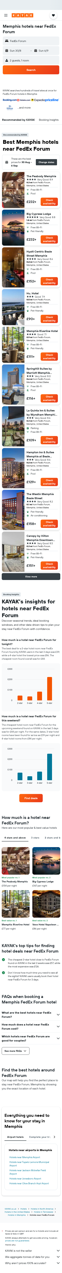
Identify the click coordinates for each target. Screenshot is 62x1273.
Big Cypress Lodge (39, 214)
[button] (6, 15)
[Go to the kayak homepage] (22, 15)
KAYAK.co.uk (10, 1208)
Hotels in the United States (17, 1212)
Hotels (23, 1208)
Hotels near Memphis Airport (24, 1157)
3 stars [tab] (35, 837)
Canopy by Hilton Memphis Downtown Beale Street (40, 538)
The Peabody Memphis (41, 176)
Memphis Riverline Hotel (42, 331)
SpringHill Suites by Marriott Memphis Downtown (39, 371)
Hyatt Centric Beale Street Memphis (39, 253)
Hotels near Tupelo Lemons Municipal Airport (29, 1164)
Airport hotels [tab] (15, 1136)
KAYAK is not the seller (18, 1250)
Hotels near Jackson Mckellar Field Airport (27, 1172)
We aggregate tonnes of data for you (27, 1257)
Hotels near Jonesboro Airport (25, 1178)
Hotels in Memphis (17, 1215)
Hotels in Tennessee (43, 1212)
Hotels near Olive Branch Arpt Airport (29, 1183)
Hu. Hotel (33, 293)
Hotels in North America (42, 1208)
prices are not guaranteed (17, 1240)
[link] (31, 798)
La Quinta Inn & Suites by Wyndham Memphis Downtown (41, 413)
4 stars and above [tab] (15, 837)
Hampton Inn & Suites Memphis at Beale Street (40, 454)
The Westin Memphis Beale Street (40, 496)
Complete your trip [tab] (40, 1136)
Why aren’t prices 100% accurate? (25, 1263)
